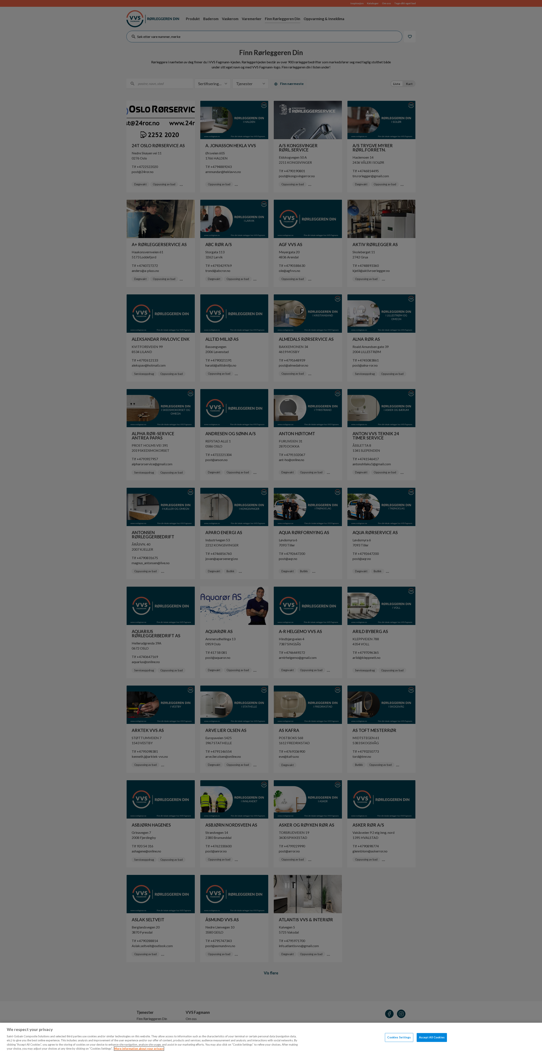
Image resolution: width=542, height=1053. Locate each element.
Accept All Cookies (432, 1037)
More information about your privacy (139, 1048)
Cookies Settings (399, 1037)
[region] (271, 1038)
